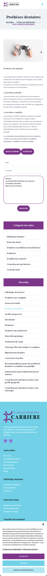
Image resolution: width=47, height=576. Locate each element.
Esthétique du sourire (15, 292)
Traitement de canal (14, 341)
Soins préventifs (12, 303)
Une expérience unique (12, 459)
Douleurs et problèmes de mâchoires (23, 247)
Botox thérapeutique (14, 336)
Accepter (23, 556)
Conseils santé (13, 269)
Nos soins (7, 456)
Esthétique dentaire (15, 236)
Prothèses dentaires (14, 308)
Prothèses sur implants (15, 297)
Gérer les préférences (23, 570)
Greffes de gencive (13, 314)
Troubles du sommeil (16, 258)
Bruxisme (9, 325)
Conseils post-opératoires (18, 264)
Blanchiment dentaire (15, 352)
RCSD (6, 471)
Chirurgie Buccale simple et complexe (22, 347)
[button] (43, 524)
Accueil (10, 22)
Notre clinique (9, 465)
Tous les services (25, 22)
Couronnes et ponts (14, 358)
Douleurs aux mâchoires (16, 330)
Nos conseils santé (11, 462)
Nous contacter (9, 468)
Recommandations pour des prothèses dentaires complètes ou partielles (22, 365)
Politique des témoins (30, 549)
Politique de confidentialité (12, 549)
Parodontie (10, 319)
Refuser (23, 563)
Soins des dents (14, 242)
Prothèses (11, 253)
